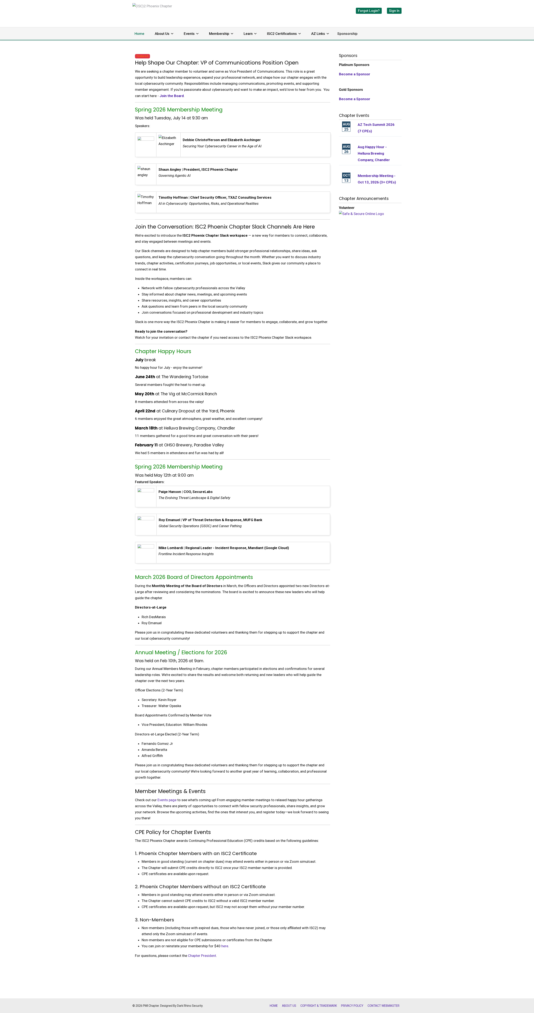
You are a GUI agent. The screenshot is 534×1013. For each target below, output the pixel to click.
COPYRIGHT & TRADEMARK (318, 1005)
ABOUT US (289, 1005)
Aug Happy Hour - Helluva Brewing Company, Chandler (374, 153)
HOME (274, 1005)
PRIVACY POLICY (352, 1005)
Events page (166, 800)
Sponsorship (347, 34)
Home (139, 34)
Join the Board (172, 96)
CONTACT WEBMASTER (383, 1005)
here (224, 946)
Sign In (394, 11)
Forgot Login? (369, 11)
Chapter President (202, 956)
